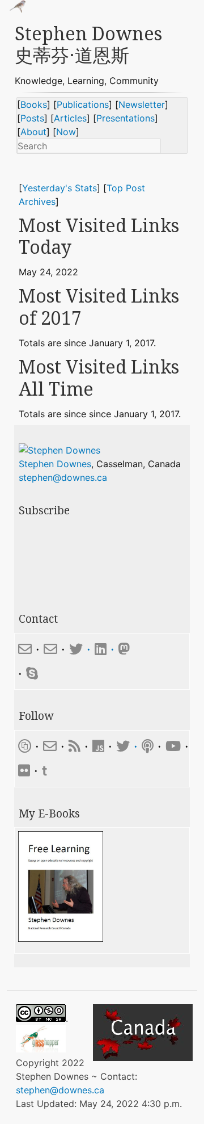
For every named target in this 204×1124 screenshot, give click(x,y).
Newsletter (141, 104)
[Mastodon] (124, 649)
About (33, 131)
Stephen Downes (55, 463)
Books (33, 104)
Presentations (125, 118)
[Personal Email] (25, 649)
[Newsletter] (24, 746)
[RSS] (74, 746)
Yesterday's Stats (59, 188)
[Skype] (32, 673)
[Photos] (24, 770)
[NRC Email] (50, 649)
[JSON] (100, 746)
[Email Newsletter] (50, 746)
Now (66, 131)
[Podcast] (148, 746)
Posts (32, 118)
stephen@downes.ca (63, 477)
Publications (83, 104)
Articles (70, 118)
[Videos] (173, 746)
